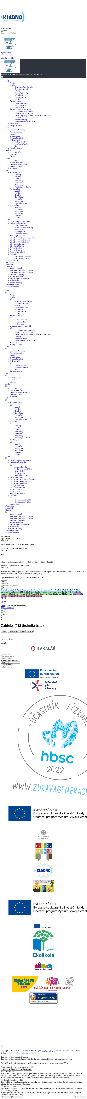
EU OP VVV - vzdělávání (19, 242)
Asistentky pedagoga (17, 274)
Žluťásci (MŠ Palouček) (63, 594)
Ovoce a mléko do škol (18, 224)
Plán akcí (13, 154)
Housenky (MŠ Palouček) (10, 594)
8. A (61, 590)
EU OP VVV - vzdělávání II (20, 240)
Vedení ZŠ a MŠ (16, 268)
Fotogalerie (9, 508)
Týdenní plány (13, 631)
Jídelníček (13, 169)
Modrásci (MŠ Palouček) (29, 594)
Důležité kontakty (20, 120)
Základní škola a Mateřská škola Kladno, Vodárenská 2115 (22, 56)
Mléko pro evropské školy (23, 228)
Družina (8, 373)
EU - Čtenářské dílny (17, 246)
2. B (16, 590)
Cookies (34, 1053)
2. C (19, 590)
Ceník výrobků (19, 232)
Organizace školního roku (23, 87)
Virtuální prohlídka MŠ (22, 187)
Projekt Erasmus (16, 250)
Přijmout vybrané (79, 1097)
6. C (51, 590)
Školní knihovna (16, 148)
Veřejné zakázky (16, 126)
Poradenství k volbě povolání (24, 113)
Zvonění (17, 99)
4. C (40, 590)
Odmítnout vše (17, 1069)
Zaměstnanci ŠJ (15, 281)
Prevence (17, 118)
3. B (26, 590)
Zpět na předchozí (7, 608)
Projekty (17, 177)
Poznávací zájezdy (21, 144)
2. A (12, 590)
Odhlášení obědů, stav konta (20, 164)
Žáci (7, 346)
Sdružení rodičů (20, 105)
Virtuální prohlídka (12, 531)
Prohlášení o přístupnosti (21, 1053)
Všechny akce (6, 658)
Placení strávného (16, 162)
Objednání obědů (16, 166)
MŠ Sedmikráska (16, 173)
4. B (37, 590)
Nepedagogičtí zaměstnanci (20, 279)
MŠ (6, 398)
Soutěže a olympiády (17, 130)
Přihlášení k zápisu (12, 533)
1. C (9, 590)
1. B (5, 590)
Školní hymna (15, 136)
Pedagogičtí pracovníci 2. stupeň (21, 272)
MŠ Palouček (15, 189)
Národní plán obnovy (17, 236)
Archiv (4, 581)
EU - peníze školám (17, 244)
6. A (44, 590)
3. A (23, 590)
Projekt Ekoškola (16, 248)
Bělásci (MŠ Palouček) (46, 594)
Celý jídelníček (7, 665)
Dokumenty (18, 185)
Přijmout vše (6, 1069)
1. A (2, 590)
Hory (16, 146)
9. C (78, 590)
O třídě (4, 631)
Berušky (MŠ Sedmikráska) (11, 592)
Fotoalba (30, 631)
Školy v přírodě (20, 142)
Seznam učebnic (20, 97)
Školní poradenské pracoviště (20, 109)
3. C (30, 590)
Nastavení (27, 1069)
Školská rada (19, 107)
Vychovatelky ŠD (16, 277)
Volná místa (14, 124)
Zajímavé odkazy (16, 283)
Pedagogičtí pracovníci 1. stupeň (21, 270)
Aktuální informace (21, 234)
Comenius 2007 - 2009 (22, 258)
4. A (33, 590)
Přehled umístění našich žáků (24, 122)
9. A (71, 590)
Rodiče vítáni (14, 260)
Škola (7, 291)
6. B (47, 590)
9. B (75, 590)
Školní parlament (20, 103)
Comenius (13, 254)
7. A (54, 590)
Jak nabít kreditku (20, 226)
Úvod (3, 606)
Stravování (18, 183)
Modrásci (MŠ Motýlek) (16, 596)
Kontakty (8, 510)
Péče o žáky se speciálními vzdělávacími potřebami (32, 116)
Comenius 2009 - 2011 (22, 256)
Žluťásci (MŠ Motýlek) (34, 596)
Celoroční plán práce (21, 89)
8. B (64, 590)
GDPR (3, 602)
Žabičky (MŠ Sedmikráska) (71, 592)
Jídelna (7, 384)
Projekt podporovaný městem (20, 221)
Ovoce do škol (19, 230)
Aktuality (17, 175)
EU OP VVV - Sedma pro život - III (23, 238)
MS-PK (17, 91)
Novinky (13, 83)
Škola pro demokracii (17, 252)
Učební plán (18, 95)
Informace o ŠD (15, 152)
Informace (13, 160)
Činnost (13, 156)
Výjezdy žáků (15, 140)
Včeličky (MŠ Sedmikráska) (51, 592)
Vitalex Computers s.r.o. (64, 1051)
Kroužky (13, 134)
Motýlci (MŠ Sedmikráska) (31, 592)
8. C (68, 590)
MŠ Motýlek (14, 205)
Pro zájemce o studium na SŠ (24, 111)
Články (22, 631)
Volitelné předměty (21, 93)
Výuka (12, 85)
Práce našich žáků (16, 138)
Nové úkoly (18, 181)
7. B (57, 590)
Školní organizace (16, 101)
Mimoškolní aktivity (17, 132)
